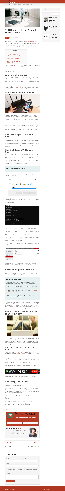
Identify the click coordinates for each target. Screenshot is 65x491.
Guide (12, 35)
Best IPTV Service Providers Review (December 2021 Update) (53, 19)
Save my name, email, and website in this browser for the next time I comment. (21, 469)
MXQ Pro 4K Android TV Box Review (53, 27)
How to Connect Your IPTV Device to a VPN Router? (16, 59)
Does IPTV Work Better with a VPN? (13, 61)
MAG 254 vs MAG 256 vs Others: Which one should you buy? (53, 36)
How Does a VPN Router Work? (12, 54)
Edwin (19, 428)
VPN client (35, 80)
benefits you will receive (21, 353)
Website (7, 463)
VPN (6, 77)
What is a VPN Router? (11, 52)
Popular (47, 14)
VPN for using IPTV (17, 65)
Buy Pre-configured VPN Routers (13, 58)
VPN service (15, 155)
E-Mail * (24, 458)
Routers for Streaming (26, 287)
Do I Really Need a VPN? (11, 62)
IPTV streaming (30, 41)
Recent (55, 14)
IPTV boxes (19, 87)
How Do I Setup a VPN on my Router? (14, 57)
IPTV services (19, 375)
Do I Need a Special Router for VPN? (13, 55)
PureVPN (12, 306)
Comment (8, 473)
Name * (7, 458)
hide (17, 50)
